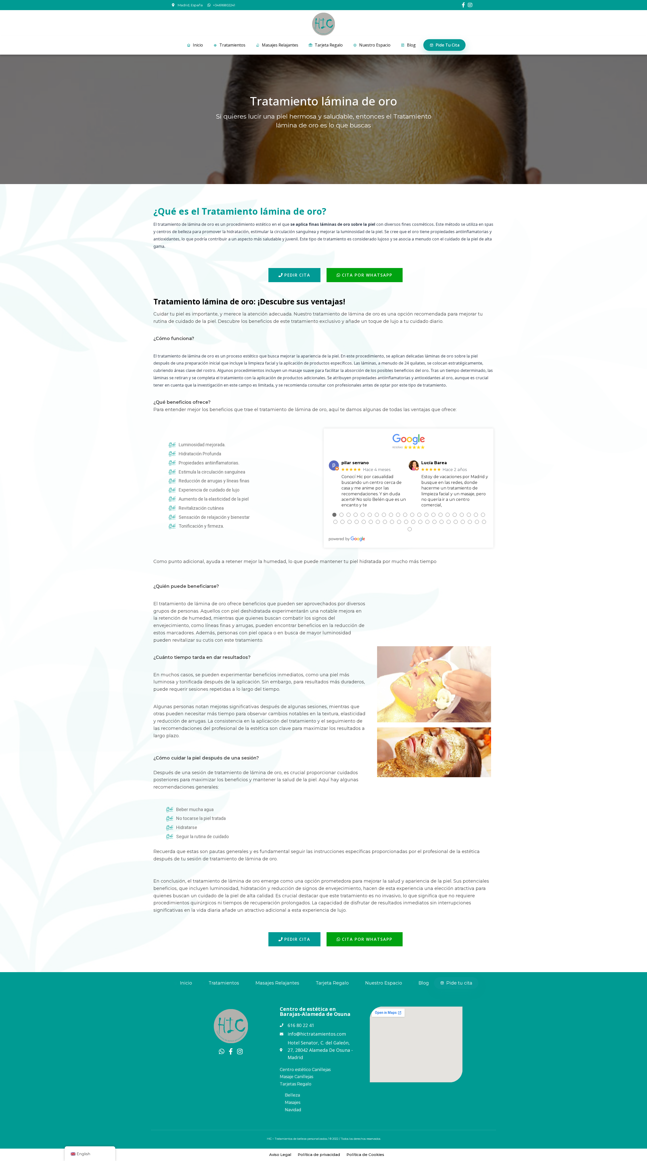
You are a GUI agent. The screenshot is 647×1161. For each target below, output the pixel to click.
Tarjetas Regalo (295, 1084)
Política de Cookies (365, 1154)
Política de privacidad (319, 1154)
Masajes (292, 1102)
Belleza (292, 1095)
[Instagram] (470, 5)
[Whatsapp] (222, 1051)
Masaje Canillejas (296, 1076)
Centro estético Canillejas (305, 1069)
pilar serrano (355, 462)
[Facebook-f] (463, 5)
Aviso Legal (280, 1154)
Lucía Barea (434, 462)
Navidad (293, 1109)
